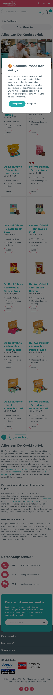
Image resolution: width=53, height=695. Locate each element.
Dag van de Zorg (31, 501)
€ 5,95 (10, 411)
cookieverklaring (18, 97)
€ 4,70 (10, 176)
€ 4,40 (35, 293)
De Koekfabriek (10, 21)
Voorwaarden (13, 682)
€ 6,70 (35, 411)
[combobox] (18, 12)
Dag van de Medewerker (17, 469)
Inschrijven (44, 622)
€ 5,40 (10, 352)
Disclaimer (41, 682)
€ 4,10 (35, 173)
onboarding (16, 472)
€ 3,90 (35, 114)
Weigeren (31, 104)
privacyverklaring (36, 94)
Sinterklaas (46, 499)
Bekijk (8, 133)
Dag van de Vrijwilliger (12, 501)
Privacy (24, 682)
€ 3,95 (10, 117)
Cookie (32, 682)
